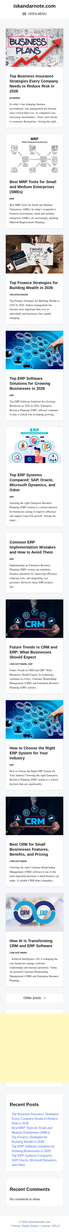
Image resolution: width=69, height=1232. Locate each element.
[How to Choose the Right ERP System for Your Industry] (34, 719)
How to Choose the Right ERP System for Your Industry (32, 753)
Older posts (32, 998)
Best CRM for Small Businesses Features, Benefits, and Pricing (29, 849)
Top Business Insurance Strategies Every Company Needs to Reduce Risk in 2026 (35, 1118)
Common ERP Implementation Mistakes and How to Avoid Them (33, 547)
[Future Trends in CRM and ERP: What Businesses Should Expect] (34, 618)
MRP (12, 199)
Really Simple (30, 1225)
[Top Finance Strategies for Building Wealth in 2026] (34, 254)
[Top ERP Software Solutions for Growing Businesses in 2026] (34, 350)
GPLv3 (56, 1225)
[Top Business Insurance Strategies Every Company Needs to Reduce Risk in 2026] (34, 47)
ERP (12, 395)
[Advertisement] (34, 1048)
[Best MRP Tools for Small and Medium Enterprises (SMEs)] (34, 153)
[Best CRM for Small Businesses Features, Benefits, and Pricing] (34, 816)
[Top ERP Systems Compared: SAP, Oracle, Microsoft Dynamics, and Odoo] (34, 446)
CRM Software (18, 664)
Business (15, 98)
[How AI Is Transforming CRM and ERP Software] (34, 912)
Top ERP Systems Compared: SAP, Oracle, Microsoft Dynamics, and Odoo (34, 1160)
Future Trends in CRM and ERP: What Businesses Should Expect (33, 652)
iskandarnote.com (34, 6)
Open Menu (37, 14)
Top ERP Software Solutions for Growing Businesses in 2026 (30, 383)
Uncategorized (19, 294)
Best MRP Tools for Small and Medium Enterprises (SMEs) (33, 187)
